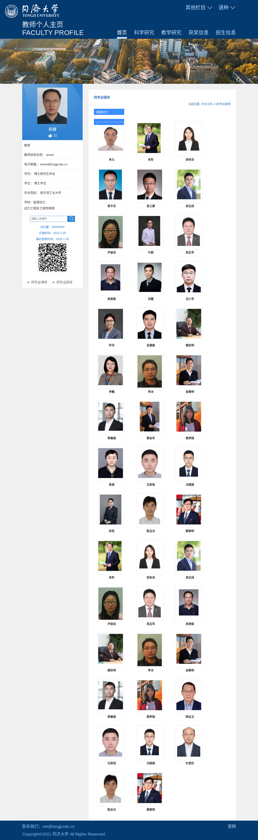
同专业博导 (39, 282)
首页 (122, 32)
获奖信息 (198, 32)
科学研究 (144, 32)
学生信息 (199, 17)
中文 (222, 17)
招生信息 (226, 32)
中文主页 (206, 104)
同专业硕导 (64, 282)
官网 (232, 826)
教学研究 (171, 32)
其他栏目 (195, 7)
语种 (223, 7)
